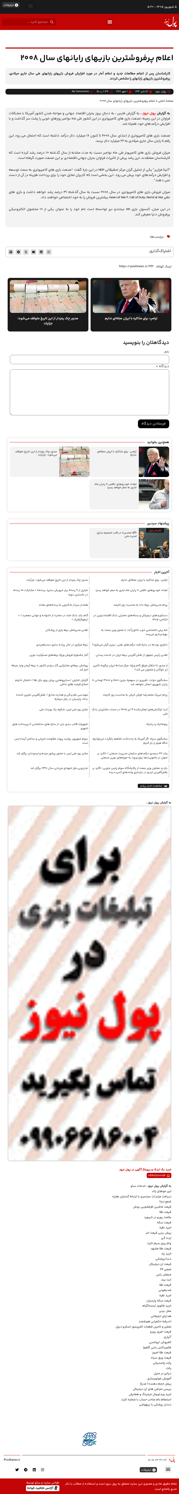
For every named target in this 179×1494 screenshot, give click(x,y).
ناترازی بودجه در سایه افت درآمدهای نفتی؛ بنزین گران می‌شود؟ (130, 645)
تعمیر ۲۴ (165, 1269)
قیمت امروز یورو (160, 1331)
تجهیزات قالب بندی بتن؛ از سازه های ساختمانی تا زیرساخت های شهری (50, 726)
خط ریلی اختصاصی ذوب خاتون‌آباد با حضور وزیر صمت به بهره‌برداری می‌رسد (134, 632)
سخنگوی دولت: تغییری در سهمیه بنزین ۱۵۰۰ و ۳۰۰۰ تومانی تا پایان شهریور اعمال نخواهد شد (130, 682)
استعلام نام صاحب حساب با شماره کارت (146, 1399)
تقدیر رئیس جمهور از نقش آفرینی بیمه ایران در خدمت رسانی (132, 655)
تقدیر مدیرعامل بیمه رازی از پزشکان (66, 630)
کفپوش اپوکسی (160, 1342)
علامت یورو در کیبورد (157, 1217)
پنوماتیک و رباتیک (157, 724)
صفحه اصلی (166, 101)
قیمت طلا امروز (161, 1352)
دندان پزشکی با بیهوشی (155, 1404)
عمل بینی (165, 1311)
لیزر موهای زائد (161, 1191)
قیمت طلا (165, 1212)
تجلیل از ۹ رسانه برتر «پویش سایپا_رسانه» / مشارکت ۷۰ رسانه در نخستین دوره (50, 592)
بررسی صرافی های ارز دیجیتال (152, 1389)
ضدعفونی (164, 1290)
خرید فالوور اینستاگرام (156, 1305)
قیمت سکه (164, 1222)
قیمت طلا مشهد (161, 1248)
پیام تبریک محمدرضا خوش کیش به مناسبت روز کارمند (135, 695)
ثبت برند (166, 1279)
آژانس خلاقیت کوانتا (40, 1488)
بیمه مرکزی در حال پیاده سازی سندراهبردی (62, 645)
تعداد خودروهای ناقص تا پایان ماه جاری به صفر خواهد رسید (116, 486)
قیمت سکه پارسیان (158, 1300)
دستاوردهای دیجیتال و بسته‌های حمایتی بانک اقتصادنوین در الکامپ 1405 (130, 617)
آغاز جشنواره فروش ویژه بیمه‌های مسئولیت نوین (58, 655)
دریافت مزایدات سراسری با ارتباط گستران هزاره (141, 1196)
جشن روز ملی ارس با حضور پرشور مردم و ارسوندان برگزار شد (52, 753)
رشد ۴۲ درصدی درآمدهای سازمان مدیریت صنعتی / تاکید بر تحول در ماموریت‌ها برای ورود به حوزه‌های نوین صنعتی (132, 755)
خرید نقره (165, 1227)
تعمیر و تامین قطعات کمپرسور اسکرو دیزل (143, 1326)
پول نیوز (149, 113)
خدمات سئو (138, 1186)
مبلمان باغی (163, 1274)
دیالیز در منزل (162, 1373)
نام (166, 352)
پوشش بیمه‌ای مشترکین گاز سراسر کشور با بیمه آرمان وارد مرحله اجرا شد (49, 667)
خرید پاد (166, 1253)
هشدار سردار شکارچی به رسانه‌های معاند (63, 605)
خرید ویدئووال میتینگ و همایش (150, 1394)
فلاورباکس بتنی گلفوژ (157, 1347)
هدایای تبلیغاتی (161, 1316)
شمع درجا (165, 1201)
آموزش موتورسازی (159, 1378)
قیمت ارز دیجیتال (160, 1264)
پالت (168, 1368)
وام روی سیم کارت (159, 1243)
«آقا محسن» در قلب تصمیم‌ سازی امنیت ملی (117, 534)
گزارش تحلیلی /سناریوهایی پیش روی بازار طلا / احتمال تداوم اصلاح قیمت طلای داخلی (51, 682)
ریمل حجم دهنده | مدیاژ (155, 1384)
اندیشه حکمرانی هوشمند (155, 1321)
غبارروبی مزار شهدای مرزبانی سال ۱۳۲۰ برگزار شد (59, 768)
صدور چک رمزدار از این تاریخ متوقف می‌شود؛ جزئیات (36, 453)
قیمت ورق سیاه (161, 1357)
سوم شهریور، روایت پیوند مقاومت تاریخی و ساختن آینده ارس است (51, 741)
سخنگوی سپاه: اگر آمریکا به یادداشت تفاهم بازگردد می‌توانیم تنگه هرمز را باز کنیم (130, 741)
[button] (30, 5)
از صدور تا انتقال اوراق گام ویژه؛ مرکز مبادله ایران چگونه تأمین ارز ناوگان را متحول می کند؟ (130, 667)
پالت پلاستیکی (162, 1363)
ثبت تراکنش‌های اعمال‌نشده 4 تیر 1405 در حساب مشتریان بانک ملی (130, 711)
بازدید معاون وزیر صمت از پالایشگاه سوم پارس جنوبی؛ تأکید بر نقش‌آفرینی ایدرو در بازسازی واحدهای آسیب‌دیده (130, 770)
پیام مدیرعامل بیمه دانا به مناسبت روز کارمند (140, 605)
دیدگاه (162, 366)
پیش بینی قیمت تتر (158, 1233)
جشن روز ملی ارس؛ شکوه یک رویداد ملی (63, 709)
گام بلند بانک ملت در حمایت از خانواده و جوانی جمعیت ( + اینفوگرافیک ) (53, 617)
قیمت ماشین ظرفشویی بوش (152, 1207)
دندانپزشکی (163, 1259)
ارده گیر (166, 1238)
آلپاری (167, 1337)
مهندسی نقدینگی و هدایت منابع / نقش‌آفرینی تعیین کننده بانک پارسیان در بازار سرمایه (52, 697)
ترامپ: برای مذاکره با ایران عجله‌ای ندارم (117, 453)
